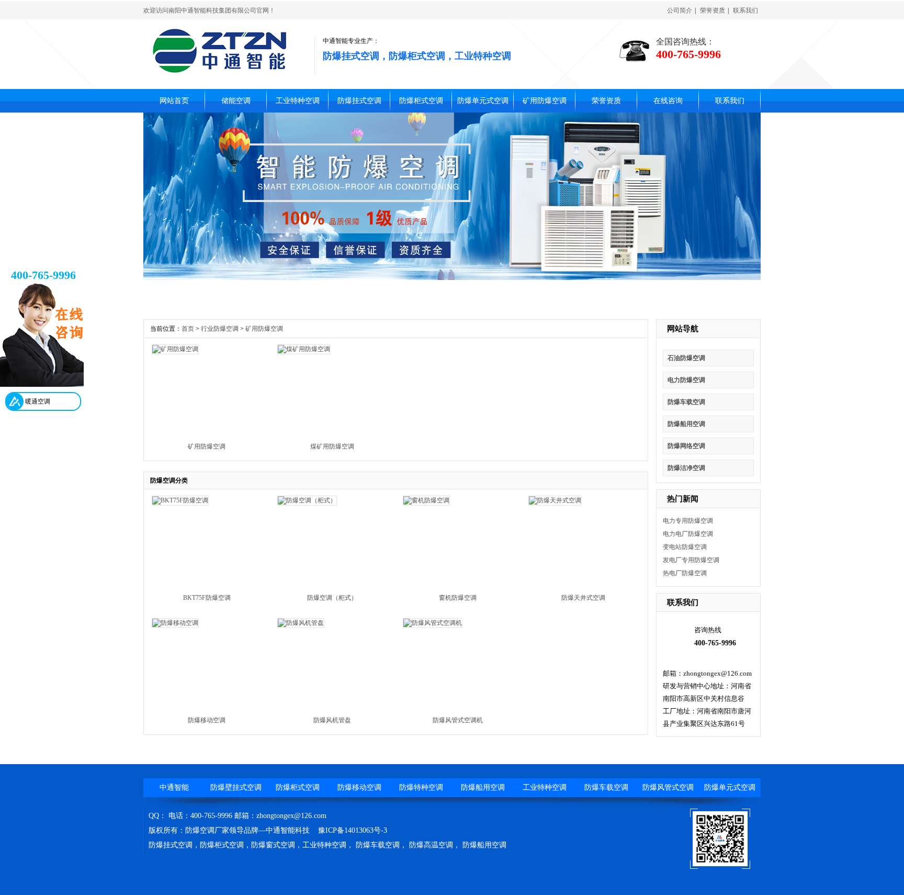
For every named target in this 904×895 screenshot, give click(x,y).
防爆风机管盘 (332, 720)
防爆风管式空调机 (458, 720)
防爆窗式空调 (273, 845)
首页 (188, 328)
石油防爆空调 (686, 358)
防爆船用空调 (686, 424)
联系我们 (745, 10)
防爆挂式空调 (351, 56)
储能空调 (236, 101)
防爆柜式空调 (417, 56)
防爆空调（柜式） (332, 597)
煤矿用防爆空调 (332, 446)
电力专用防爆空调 (688, 520)
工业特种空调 (483, 56)
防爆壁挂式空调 (236, 787)
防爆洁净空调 (686, 468)
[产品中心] (452, 278)
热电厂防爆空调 (685, 573)
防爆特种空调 (421, 787)
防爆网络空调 (686, 446)
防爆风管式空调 (668, 787)
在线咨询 (668, 101)
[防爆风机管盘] (300, 622)
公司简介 (679, 10)
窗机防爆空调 (458, 597)
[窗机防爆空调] (426, 500)
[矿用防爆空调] (175, 349)
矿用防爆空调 (545, 101)
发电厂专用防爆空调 (691, 560)
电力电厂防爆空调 (688, 534)
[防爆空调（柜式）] (307, 500)
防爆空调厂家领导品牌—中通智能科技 (247, 830)
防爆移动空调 (206, 720)
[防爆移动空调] (175, 622)
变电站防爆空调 (685, 547)
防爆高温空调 (431, 845)
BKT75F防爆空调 (207, 597)
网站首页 (174, 101)
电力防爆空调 (686, 380)
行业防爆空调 (220, 328)
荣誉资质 (712, 10)
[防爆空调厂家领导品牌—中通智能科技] (219, 70)
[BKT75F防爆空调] (180, 500)
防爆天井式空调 (583, 597)
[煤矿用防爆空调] (304, 349)
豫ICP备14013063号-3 (352, 830)
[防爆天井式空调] (555, 500)
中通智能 (174, 787)
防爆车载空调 (686, 402)
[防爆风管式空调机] (432, 622)
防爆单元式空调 (482, 101)
